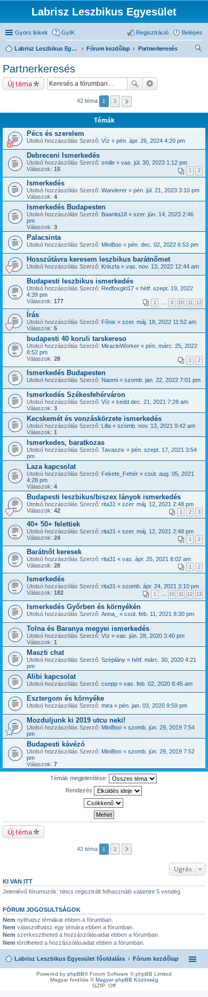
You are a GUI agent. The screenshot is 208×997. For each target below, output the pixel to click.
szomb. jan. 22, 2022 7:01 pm (162, 380)
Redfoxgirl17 (117, 288)
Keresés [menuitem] (198, 49)
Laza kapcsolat (51, 467)
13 (199, 594)
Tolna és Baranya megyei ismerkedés (88, 629)
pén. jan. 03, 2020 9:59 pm (153, 705)
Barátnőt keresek (54, 552)
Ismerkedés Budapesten (66, 207)
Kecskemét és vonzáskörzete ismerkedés (94, 419)
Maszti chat (45, 652)
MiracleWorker (120, 346)
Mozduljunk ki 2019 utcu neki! (76, 720)
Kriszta (110, 266)
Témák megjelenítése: (79, 777)
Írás (33, 315)
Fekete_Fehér (119, 474)
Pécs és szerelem (55, 133)
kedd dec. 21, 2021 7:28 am (152, 402)
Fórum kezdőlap (156, 958)
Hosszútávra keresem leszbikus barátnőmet (98, 259)
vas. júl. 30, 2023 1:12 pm (154, 162)
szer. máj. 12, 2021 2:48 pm (158, 504)
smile (108, 162)
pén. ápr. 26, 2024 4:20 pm (150, 140)
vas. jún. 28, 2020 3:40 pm (150, 636)
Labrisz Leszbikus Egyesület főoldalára (69, 958)
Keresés (135, 83)
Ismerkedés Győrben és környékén (84, 607)
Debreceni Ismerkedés (63, 155)
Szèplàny (113, 659)
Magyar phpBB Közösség (126, 980)
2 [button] (115, 101)
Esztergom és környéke (65, 698)
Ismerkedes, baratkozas (66, 443)
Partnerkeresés (39, 69)
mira (107, 705)
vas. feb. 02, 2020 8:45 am (158, 683)
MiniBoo (111, 244)
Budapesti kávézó (56, 744)
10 (180, 302)
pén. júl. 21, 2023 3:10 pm (166, 190)
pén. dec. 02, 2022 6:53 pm (163, 244)
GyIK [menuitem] (68, 32)
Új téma (19, 83)
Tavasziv (113, 450)
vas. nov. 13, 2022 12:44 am (162, 266)
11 (190, 302)
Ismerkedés (46, 183)
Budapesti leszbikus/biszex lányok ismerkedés (104, 497)
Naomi (109, 380)
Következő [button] (127, 101)
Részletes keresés (150, 83)
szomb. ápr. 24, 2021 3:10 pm (160, 586)
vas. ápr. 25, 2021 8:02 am (156, 559)
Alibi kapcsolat (51, 676)
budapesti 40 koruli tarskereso (76, 339)
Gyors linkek (31, 32)
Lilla (106, 426)
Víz (105, 140)
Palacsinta (44, 237)
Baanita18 (114, 214)
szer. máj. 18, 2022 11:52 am (159, 322)
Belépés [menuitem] (192, 32)
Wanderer (114, 190)
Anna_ (109, 614)
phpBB (75, 974)
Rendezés (80, 790)
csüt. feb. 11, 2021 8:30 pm (159, 614)
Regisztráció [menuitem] (152, 32)
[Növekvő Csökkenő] (104, 803)
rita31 (108, 504)
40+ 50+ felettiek (53, 524)
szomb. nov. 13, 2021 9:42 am (156, 426)
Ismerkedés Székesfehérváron (76, 395)
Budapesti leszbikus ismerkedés (80, 281)
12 (199, 302)
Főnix (108, 322)
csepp (109, 683)
